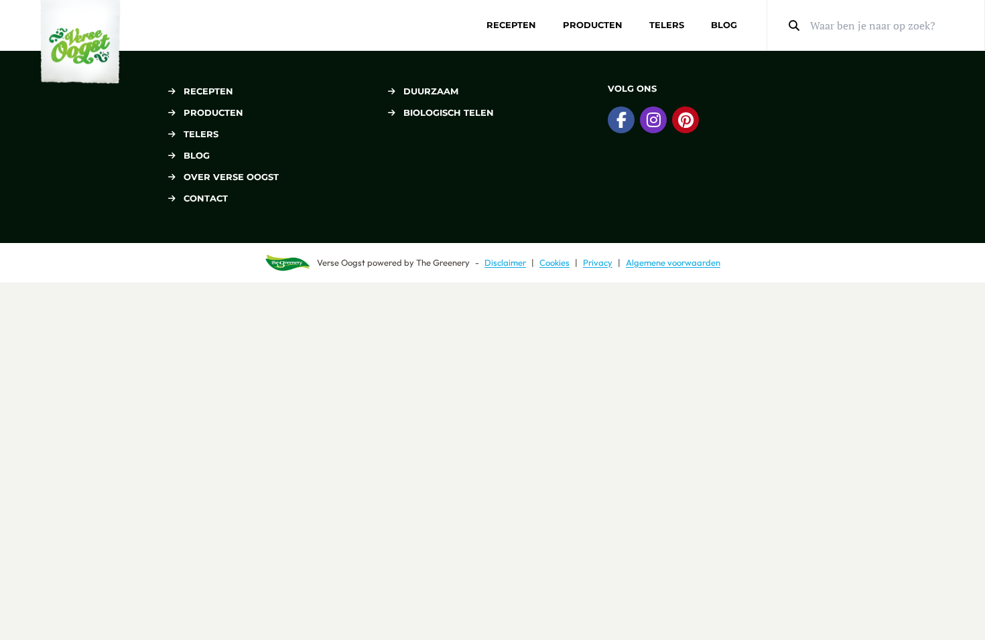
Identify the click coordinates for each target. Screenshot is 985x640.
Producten (592, 24)
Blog (724, 24)
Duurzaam (430, 91)
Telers (666, 24)
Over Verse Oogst (231, 176)
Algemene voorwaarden (673, 262)
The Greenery (443, 262)
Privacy (597, 262)
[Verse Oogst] (80, 42)
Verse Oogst (341, 262)
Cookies (554, 262)
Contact (206, 198)
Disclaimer (505, 262)
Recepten (511, 24)
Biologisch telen (448, 112)
